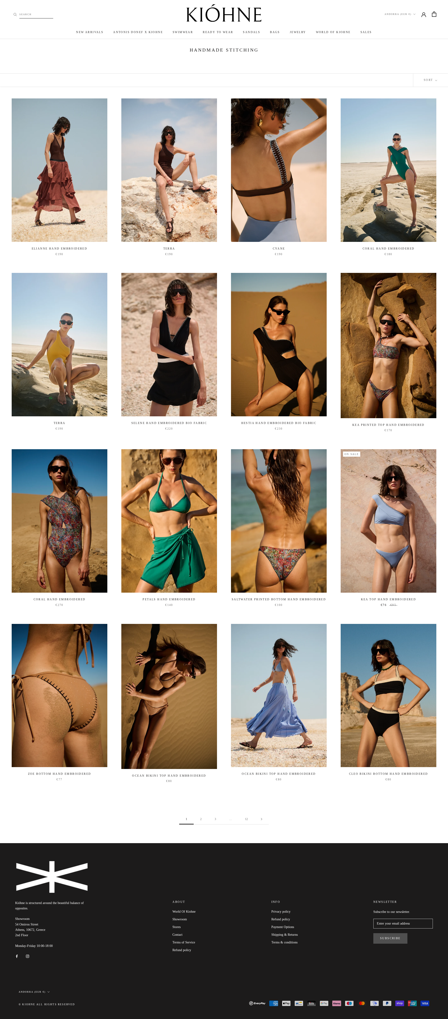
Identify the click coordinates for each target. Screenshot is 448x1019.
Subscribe (390, 938)
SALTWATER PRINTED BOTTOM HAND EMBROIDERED (279, 599)
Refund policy (181, 950)
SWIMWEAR (183, 32)
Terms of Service (183, 942)
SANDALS (251, 32)
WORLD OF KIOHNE (333, 32)
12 (246, 819)
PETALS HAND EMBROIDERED (169, 599)
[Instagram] (27, 956)
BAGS (275, 32)
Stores (176, 927)
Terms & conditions (284, 942)
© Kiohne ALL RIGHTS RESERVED (47, 1004)
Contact (177, 934)
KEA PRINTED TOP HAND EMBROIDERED (388, 425)
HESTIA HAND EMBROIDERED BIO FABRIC (279, 423)
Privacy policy (280, 911)
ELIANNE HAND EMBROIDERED (60, 248)
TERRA (169, 248)
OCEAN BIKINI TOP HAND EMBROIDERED (169, 775)
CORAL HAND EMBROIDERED (389, 248)
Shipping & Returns (284, 934)
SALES (366, 32)
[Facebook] (16, 956)
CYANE (279, 248)
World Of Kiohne (184, 911)
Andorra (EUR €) (398, 14)
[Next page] (261, 819)
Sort (429, 80)
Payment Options (282, 927)
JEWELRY (298, 32)
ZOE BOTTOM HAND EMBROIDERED (59, 774)
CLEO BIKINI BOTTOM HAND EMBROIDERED (388, 774)
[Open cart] (434, 14)
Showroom (179, 919)
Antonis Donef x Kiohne (138, 32)
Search (25, 14)
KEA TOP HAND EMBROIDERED (388, 599)
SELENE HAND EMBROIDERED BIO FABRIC (169, 423)
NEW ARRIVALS (89, 32)
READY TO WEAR (218, 32)
